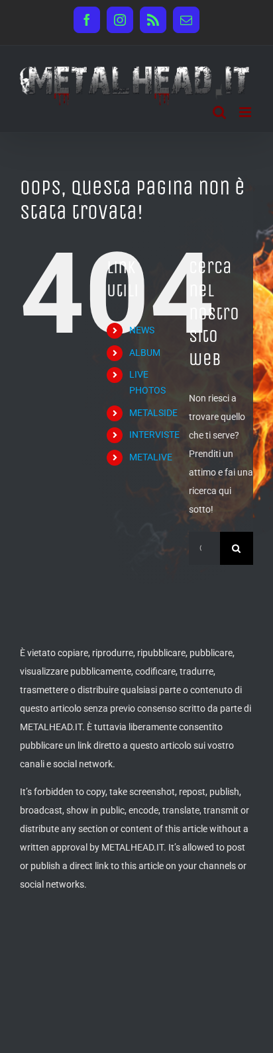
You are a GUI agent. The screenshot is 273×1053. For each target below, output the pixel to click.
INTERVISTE (154, 434)
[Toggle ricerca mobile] (219, 112)
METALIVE (150, 457)
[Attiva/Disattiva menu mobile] (246, 112)
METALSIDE (153, 412)
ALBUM (144, 352)
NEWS (141, 330)
